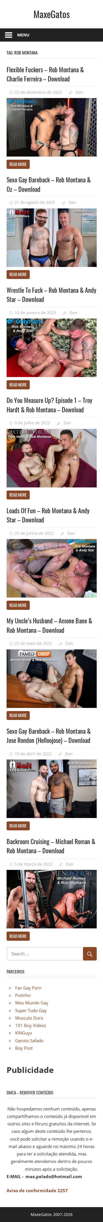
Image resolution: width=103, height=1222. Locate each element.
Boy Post (24, 1048)
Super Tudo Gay (31, 1010)
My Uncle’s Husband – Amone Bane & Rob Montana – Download (49, 625)
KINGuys (23, 1033)
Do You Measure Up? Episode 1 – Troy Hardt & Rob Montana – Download (49, 404)
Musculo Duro (29, 1018)
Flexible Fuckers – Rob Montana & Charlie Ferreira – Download (45, 74)
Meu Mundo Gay (31, 1003)
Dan (79, 92)
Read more (18, 164)
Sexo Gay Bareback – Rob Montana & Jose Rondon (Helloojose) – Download (49, 735)
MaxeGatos (51, 14)
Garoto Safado (29, 1040)
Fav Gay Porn (28, 988)
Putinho (23, 995)
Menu (23, 35)
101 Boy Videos (30, 1025)
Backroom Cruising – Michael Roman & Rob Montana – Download (51, 846)
